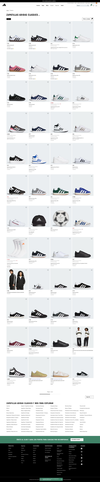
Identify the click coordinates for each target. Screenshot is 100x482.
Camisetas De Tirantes (25, 424)
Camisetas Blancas (25, 429)
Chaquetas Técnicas (40, 419)
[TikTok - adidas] (86, 461)
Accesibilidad (68, 479)
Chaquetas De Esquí (40, 424)
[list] (44, 19)
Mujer (43, 5)
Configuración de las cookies (34, 479)
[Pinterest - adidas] (86, 458)
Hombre (38, 5)
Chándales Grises (39, 410)
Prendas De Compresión (85, 408)
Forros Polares (39, 417)
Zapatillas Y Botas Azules (11, 419)
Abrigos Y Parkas (53, 408)
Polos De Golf (82, 406)
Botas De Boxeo (9, 426)
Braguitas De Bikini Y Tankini (12, 417)
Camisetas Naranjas (40, 406)
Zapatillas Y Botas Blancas (11, 424)
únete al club (93, 3)
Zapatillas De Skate (25, 417)
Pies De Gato (9, 429)
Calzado (51, 5)
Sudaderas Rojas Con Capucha (56, 422)
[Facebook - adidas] (86, 448)
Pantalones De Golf (69, 426)
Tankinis (8, 406)
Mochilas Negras (53, 431)
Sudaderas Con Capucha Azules (56, 417)
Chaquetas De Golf (39, 426)
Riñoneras (82, 410)
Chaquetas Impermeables (41, 429)
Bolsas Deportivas (83, 431)
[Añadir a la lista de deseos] (26, 23)
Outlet (62, 5)
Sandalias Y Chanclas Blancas (86, 415)
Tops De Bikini (83, 422)
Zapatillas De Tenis (25, 419)
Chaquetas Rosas (53, 406)
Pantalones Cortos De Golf (70, 415)
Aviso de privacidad (53, 479)
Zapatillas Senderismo (25, 415)
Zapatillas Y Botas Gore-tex (11, 431)
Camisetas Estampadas (26, 426)
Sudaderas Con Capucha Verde (56, 426)
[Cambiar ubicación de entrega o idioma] (96, 3)
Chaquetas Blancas (40, 422)
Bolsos (7, 410)
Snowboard (82, 417)
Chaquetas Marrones (40, 431)
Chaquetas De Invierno (40, 415)
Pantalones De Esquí (69, 424)
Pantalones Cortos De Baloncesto (72, 410)
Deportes (57, 5)
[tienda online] (4, 5)
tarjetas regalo (87, 3)
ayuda (75, 3)
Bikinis (7, 408)
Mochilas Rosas (68, 406)
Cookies (47, 479)
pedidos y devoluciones (80, 3)
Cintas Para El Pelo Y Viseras (56, 410)
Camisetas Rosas (39, 408)
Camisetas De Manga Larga (26, 431)
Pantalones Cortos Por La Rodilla (72, 419)
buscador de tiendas (70, 3)
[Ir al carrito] (96, 5)
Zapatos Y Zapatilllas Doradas (27, 406)
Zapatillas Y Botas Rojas (26, 408)
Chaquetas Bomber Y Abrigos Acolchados (42, 413)
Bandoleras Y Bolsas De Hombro (13, 415)
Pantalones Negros (69, 429)
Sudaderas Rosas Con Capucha (56, 424)
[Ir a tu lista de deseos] (93, 5)
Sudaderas (82, 419)
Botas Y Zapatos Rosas (25, 410)
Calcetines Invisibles (69, 431)
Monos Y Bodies (68, 408)
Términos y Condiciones (61, 479)
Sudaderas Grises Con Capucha (56, 419)
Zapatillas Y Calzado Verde (26, 422)
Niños (47, 5)
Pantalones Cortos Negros (70, 417)
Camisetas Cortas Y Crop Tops (56, 415)
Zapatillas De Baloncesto (11, 422)
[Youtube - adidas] (86, 464)
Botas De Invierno (54, 429)
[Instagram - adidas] (86, 451)
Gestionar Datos (43, 479)
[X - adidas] (86, 455)
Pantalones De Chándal (70, 422)
